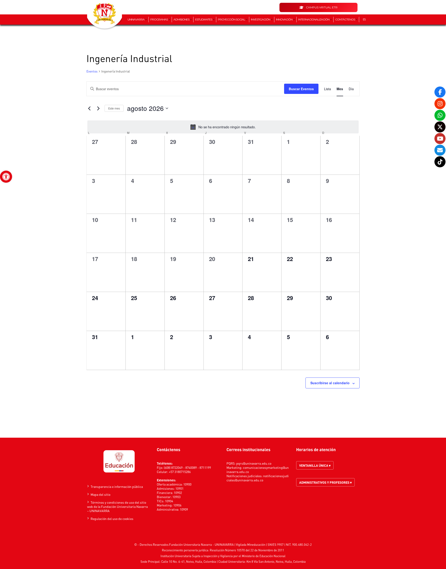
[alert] (223, 126)
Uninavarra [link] (136, 19)
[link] (6, 177)
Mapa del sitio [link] (100, 494)
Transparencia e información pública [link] (117, 486)
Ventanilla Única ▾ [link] (315, 465)
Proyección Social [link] (232, 19)
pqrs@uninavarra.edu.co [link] (253, 463)
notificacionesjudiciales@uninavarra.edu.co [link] (257, 478)
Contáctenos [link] (345, 19)
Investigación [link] (261, 19)
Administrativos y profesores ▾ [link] (325, 482)
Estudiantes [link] (204, 19)
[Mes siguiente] (98, 108)
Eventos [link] (92, 71)
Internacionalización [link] (314, 19)
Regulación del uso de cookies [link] (112, 518)
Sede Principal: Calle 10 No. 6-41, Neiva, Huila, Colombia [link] (178, 561)
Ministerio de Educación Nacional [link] (263, 556)
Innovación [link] (284, 19)
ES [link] (364, 19)
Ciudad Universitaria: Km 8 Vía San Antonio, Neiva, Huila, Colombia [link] (262, 561)
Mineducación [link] (256, 544)
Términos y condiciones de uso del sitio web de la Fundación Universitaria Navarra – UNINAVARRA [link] (117, 506)
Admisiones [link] (182, 19)
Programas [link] (159, 19)
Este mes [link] (114, 108)
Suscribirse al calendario (330, 382)
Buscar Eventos (301, 88)
